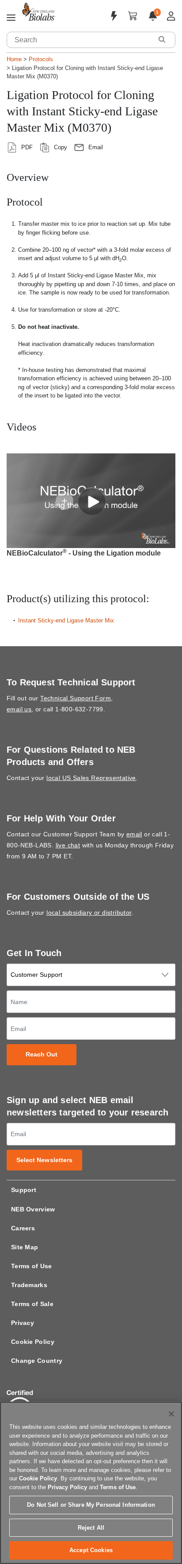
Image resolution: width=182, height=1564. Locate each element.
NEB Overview (33, 1209)
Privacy (22, 1322)
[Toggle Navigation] (11, 18)
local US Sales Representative (91, 777)
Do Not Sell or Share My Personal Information (91, 1504)
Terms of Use (31, 1266)
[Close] (171, 1414)
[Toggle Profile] (171, 16)
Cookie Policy (32, 1341)
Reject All (91, 1527)
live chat (68, 845)
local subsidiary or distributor (88, 912)
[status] (64, 501)
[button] (161, 39)
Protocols (41, 59)
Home (14, 59)
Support (23, 1189)
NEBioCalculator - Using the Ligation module (84, 553)
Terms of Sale (32, 1303)
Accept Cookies (91, 1550)
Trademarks (29, 1284)
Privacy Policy (67, 1487)
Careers (23, 1228)
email (134, 834)
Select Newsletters (44, 1160)
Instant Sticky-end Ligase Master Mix (66, 620)
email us (19, 709)
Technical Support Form (75, 698)
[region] (91, 1483)
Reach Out (42, 1054)
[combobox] (80, 40)
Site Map (24, 1247)
